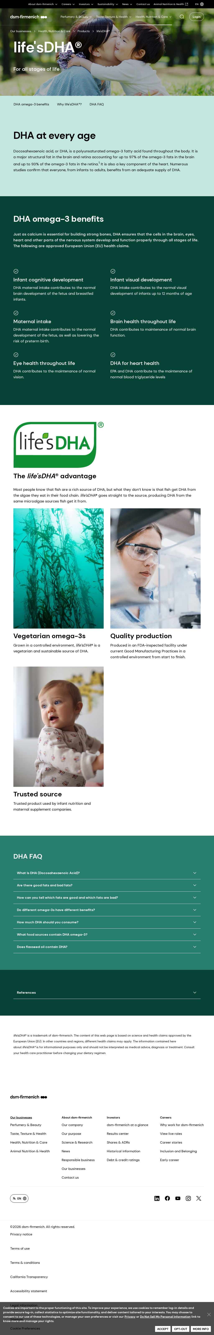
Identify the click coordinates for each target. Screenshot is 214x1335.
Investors (113, 1117)
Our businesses (20, 31)
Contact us (70, 1177)
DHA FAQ (97, 104)
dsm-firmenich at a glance (127, 1125)
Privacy (130, 1317)
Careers (165, 1117)
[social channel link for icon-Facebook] (167, 1198)
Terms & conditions (25, 1262)
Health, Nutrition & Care (54, 31)
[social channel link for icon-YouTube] (178, 1198)
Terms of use (20, 1248)
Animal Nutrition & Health (30, 1151)
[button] (182, 17)
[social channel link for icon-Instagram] (188, 1198)
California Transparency (29, 1277)
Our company (72, 1125)
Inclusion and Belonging (178, 1151)
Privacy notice (21, 1234)
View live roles (171, 1133)
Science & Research (77, 1142)
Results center (118, 1133)
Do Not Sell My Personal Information (165, 1317)
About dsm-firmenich (77, 1117)
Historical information (123, 1151)
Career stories (171, 1142)
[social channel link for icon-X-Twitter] (199, 1198)
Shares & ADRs (118, 1142)
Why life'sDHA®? (69, 104)
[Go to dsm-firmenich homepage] (28, 16)
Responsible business (78, 1160)
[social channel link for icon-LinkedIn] (157, 1198)
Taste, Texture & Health (28, 1133)
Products (84, 31)
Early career (169, 1160)
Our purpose (71, 1133)
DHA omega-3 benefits (31, 104)
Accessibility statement (28, 1291)
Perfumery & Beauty (25, 1125)
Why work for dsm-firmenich (182, 1125)
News (66, 1151)
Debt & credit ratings (123, 1160)
